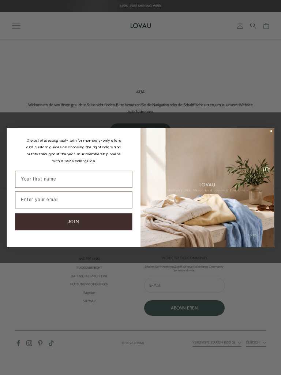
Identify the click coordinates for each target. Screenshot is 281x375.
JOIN (73, 221)
